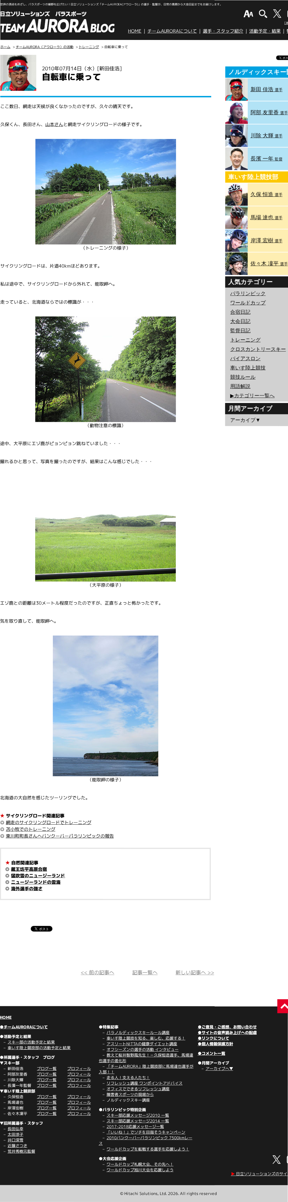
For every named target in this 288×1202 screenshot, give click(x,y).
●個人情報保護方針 (215, 1043)
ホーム (5, 46)
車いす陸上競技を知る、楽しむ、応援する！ (146, 1038)
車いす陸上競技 (248, 368)
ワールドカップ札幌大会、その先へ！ (140, 1164)
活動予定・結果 (265, 31)
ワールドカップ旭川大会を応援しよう (140, 1169)
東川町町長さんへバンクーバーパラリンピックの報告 (60, 836)
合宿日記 (240, 312)
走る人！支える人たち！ (128, 1077)
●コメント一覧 (211, 1053)
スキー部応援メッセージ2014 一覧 (138, 1120)
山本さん (54, 124)
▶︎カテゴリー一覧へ (252, 395)
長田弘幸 (15, 1128)
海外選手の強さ (26, 888)
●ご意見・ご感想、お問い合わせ (227, 1027)
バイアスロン (245, 358)
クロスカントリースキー (258, 349)
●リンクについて (213, 1038)
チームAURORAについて (172, 31)
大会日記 (240, 321)
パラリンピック (248, 293)
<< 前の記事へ (97, 972)
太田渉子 (15, 1134)
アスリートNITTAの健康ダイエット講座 (142, 1043)
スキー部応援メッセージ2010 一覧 (138, 1115)
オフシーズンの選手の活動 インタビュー (143, 1049)
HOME (134, 31)
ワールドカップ (248, 303)
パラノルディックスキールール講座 (138, 1032)
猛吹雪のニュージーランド (38, 876)
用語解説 (240, 386)
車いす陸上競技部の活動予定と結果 (39, 1047)
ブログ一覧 (47, 1068)
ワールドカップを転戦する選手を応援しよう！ (148, 1149)
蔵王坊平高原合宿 (29, 869)
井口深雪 (15, 1140)
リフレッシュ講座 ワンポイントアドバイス (145, 1083)
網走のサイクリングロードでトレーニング (48, 822)
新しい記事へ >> (195, 972)
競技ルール (242, 377)
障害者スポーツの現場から (130, 1094)
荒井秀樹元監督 (21, 1151)
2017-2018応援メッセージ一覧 (135, 1126)
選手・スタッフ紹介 (223, 31)
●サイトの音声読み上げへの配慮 (227, 1032)
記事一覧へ (145, 972)
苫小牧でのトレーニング (30, 829)
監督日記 (240, 330)
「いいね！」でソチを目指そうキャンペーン (146, 1132)
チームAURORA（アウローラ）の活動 (44, 46)
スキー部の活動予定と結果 (31, 1042)
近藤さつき (17, 1145)
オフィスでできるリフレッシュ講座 (138, 1088)
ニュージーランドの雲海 (35, 882)
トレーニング (89, 46)
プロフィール (79, 1068)
